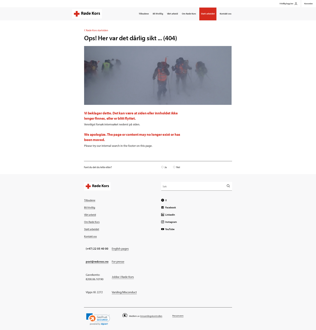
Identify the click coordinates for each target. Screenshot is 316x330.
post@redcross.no (97, 261)
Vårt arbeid (172, 13)
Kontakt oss (225, 13)
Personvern (178, 315)
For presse (118, 261)
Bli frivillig (158, 13)
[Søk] (228, 186)
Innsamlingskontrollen (151, 316)
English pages (120, 248)
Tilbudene (144, 13)
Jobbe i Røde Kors (123, 277)
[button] (98, 319)
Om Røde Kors (189, 13)
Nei (178, 167)
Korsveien (308, 3)
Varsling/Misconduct (124, 292)
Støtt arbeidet (208, 13)
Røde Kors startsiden (96, 30)
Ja (165, 167)
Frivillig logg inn (286, 3)
